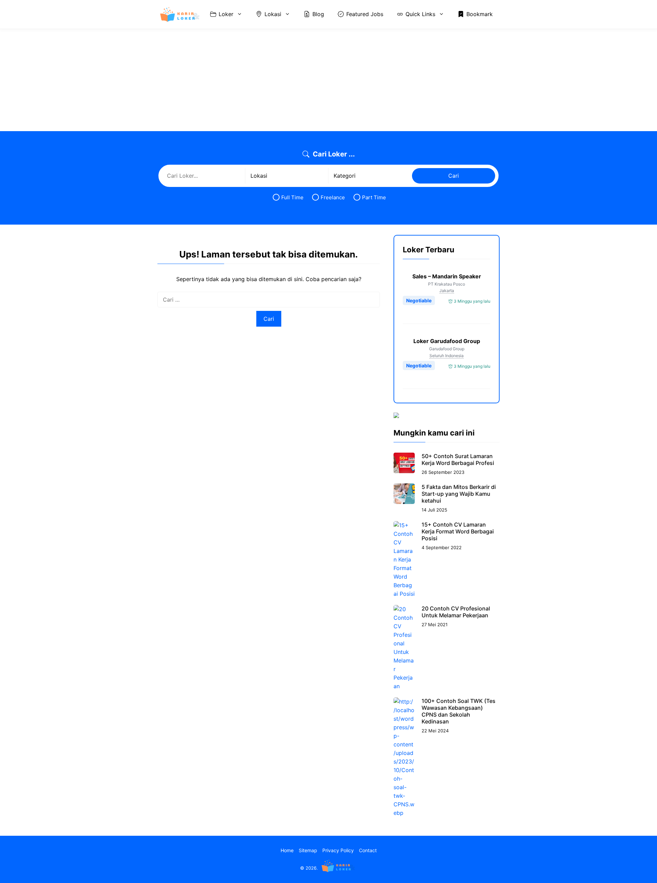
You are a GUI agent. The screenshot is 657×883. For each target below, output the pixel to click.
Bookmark (479, 14)
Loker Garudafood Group (446, 341)
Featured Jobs (364, 14)
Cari (453, 175)
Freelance (333, 197)
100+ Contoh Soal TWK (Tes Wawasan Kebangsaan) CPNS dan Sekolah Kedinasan (458, 711)
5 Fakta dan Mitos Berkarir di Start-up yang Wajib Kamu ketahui (459, 493)
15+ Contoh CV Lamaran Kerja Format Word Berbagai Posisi (458, 531)
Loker (226, 14)
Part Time (374, 197)
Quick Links (420, 14)
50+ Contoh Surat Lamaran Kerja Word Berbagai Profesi (458, 459)
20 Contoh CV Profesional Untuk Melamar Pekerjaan (456, 612)
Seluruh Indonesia (446, 355)
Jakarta (446, 290)
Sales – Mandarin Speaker (446, 276)
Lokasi (273, 14)
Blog (318, 14)
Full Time (292, 197)
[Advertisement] (328, 80)
